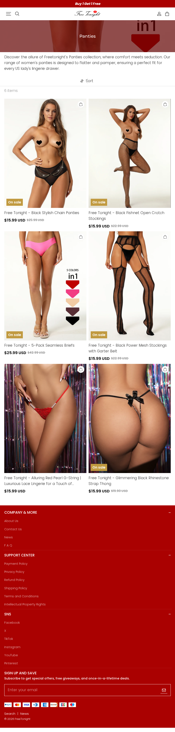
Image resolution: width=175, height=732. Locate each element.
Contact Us (13, 529)
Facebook (12, 622)
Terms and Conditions (21, 596)
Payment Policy (16, 564)
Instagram (12, 647)
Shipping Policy (15, 588)
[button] (8, 14)
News (8, 537)
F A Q (8, 545)
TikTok (8, 639)
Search (9, 714)
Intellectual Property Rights (25, 604)
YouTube (11, 655)
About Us (11, 521)
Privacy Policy (14, 572)
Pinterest (11, 663)
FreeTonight (22, 719)
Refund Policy (14, 580)
